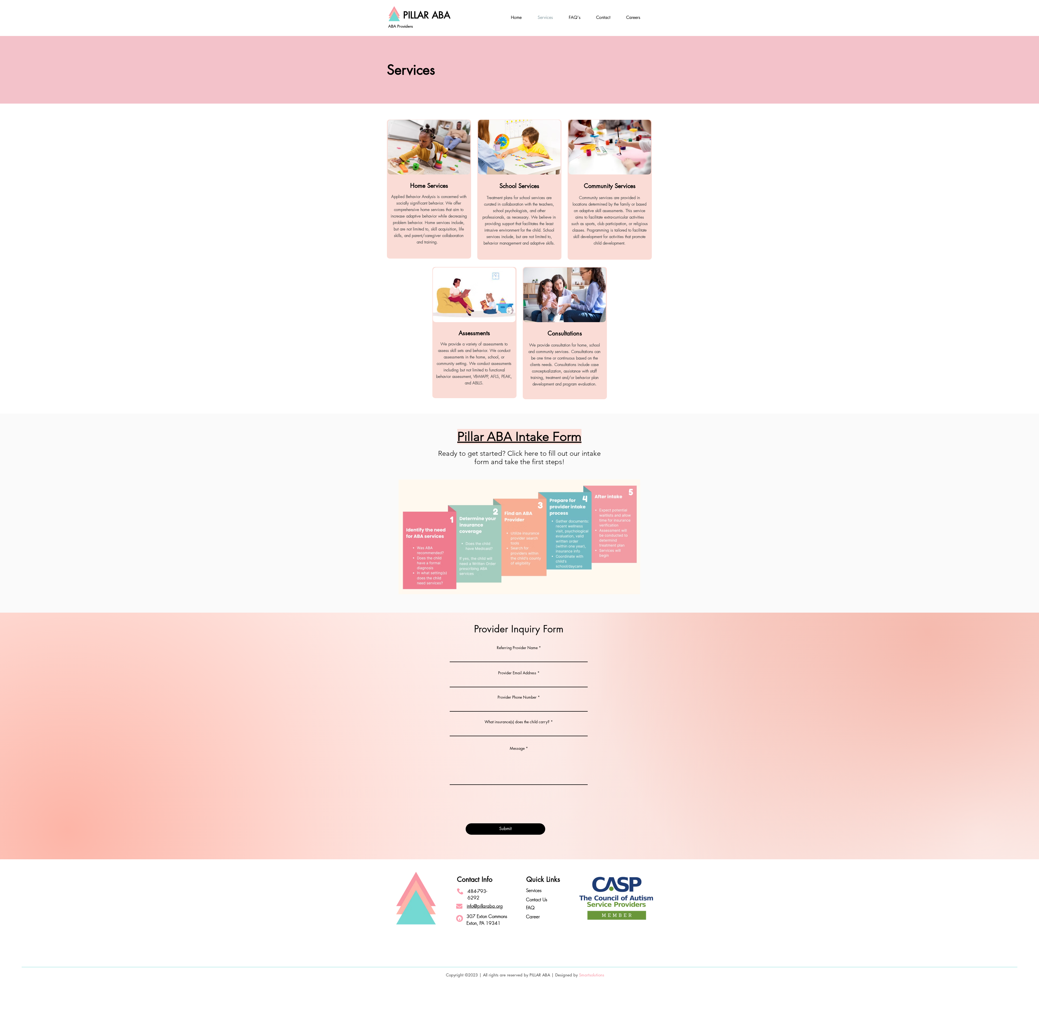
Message (517, 748)
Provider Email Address (517, 673)
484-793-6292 (477, 894)
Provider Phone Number (518, 697)
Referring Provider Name (517, 648)
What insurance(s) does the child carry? (517, 722)
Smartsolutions (591, 975)
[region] (429, 189)
